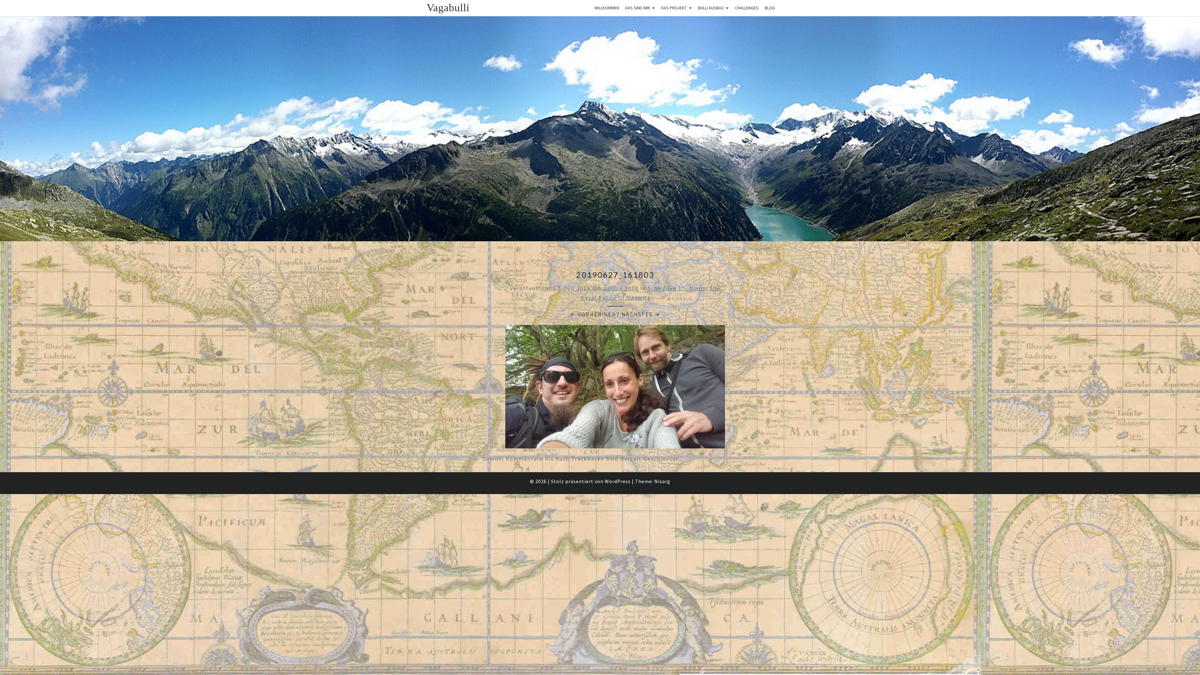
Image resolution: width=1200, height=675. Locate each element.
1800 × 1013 (621, 288)
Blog (770, 8)
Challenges (746, 8)
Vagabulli (448, 8)
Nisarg (662, 481)
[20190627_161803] (615, 388)
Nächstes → (641, 314)
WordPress (618, 481)
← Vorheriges (592, 314)
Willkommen (606, 8)
